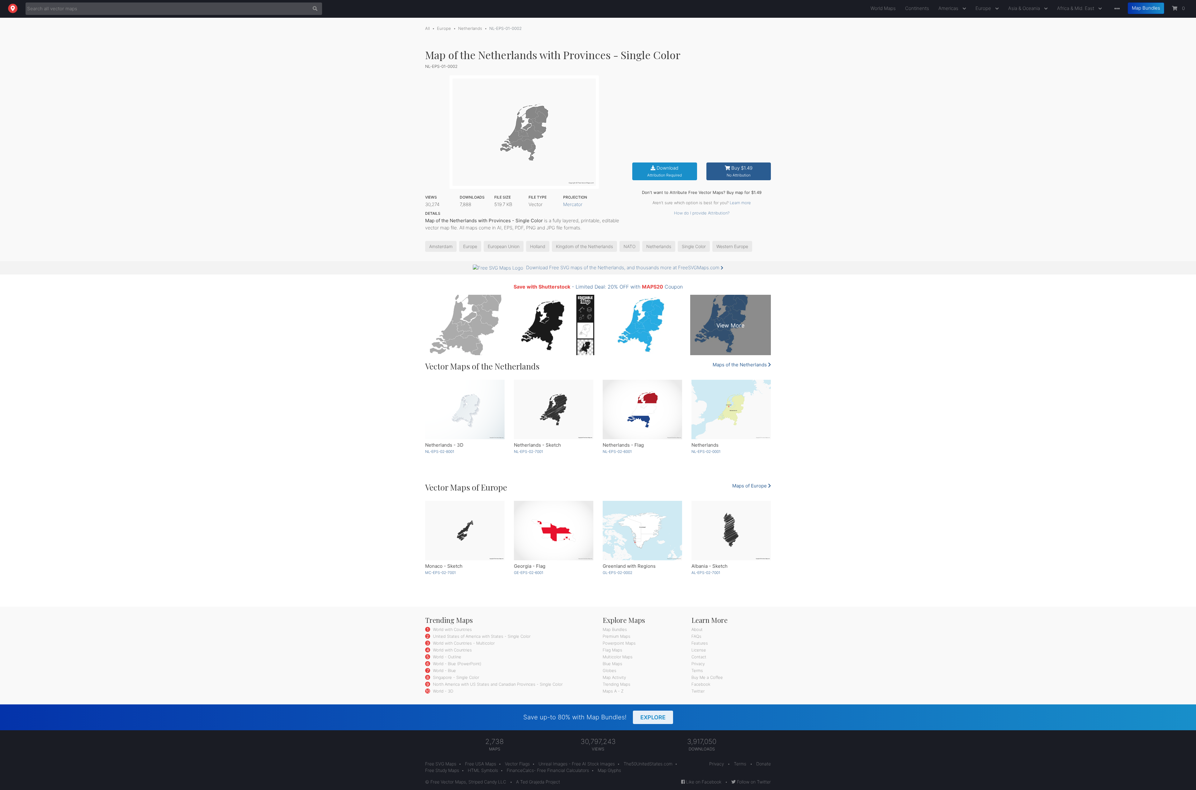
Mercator (572, 204)
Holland (537, 246)
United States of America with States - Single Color (481, 636)
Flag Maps (612, 649)
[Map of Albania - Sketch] (731, 530)
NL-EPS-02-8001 (439, 451)
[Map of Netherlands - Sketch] (553, 409)
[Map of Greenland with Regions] (642, 530)
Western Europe (732, 246)
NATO (630, 246)
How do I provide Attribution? (701, 212)
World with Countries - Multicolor (463, 643)
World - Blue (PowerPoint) (456, 663)
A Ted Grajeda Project (538, 781)
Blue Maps (612, 663)
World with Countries (452, 629)
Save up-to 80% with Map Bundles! (594, 717)
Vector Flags (517, 763)
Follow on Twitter (753, 781)
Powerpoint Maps (619, 643)
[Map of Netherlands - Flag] (642, 409)
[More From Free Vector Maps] (1116, 8)
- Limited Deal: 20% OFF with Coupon (598, 287)
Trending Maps (616, 684)
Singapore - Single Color (455, 677)
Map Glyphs (609, 770)
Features (699, 643)
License (698, 649)
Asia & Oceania (1024, 8)
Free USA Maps (480, 763)
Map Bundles (1146, 8)
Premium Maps (616, 636)
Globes (609, 670)
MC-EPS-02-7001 (440, 572)
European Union (504, 246)
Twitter (698, 691)
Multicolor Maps (618, 656)
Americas (949, 8)
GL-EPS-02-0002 (617, 572)
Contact (698, 656)
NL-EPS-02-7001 (528, 451)
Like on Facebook (703, 781)
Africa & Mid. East (1076, 8)
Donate (763, 763)
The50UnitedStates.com (648, 763)
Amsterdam (441, 246)
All (427, 28)
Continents (917, 8)
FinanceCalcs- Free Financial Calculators (548, 770)
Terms (697, 670)
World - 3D (442, 691)
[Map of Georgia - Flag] (553, 530)
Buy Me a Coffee (707, 677)
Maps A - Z (613, 691)
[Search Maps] (313, 8)
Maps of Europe (750, 486)
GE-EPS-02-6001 (528, 572)
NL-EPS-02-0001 (705, 451)
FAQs (696, 636)
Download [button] (664, 171)
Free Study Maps (442, 770)
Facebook (700, 684)
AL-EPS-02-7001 (705, 572)
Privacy (698, 663)
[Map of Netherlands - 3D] (465, 409)
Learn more (740, 202)
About (697, 629)
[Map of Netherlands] (731, 409)
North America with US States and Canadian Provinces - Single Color (497, 684)
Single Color (694, 246)
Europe (983, 8)
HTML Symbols (483, 770)
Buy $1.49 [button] (739, 171)
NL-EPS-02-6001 (617, 451)
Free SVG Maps (440, 763)
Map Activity (614, 677)
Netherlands (470, 28)
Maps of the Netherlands (740, 365)
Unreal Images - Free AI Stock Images (577, 763)
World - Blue (444, 670)
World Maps (883, 8)
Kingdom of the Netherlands (584, 246)
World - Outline (446, 656)
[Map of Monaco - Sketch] (465, 530)
